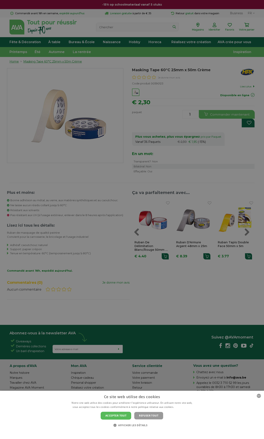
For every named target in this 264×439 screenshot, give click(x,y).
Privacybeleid (129, 432)
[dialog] (132, 415)
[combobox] (259, 396)
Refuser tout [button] (148, 415)
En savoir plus (183, 407)
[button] (132, 425)
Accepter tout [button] (115, 415)
